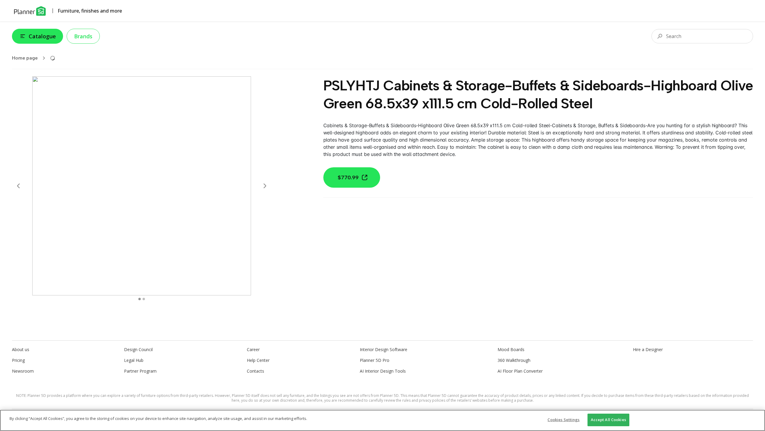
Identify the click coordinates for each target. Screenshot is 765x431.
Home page (25, 58)
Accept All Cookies (608, 419)
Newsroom (23, 371)
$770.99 (348, 177)
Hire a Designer (648, 349)
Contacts (255, 371)
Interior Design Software (383, 349)
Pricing (18, 360)
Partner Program (140, 371)
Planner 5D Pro (374, 360)
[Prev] (18, 185)
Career (253, 349)
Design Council (138, 349)
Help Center (258, 360)
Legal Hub (133, 360)
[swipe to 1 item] (144, 299)
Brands (83, 36)
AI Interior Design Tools (383, 371)
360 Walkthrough (514, 360)
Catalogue (42, 36)
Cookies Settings (563, 419)
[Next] (264, 185)
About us (20, 349)
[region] (382, 420)
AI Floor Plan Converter (520, 371)
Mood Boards (511, 349)
